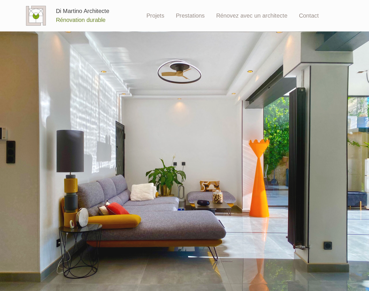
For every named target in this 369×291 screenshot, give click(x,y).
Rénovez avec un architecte (251, 15)
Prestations (190, 15)
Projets (155, 15)
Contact (309, 15)
